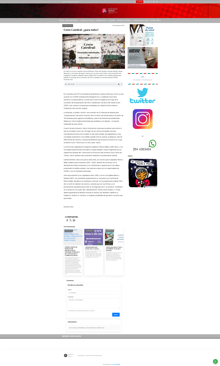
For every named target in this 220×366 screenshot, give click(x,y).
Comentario (71, 296)
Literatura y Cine (141, 20)
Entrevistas (101, 20)
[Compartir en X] (70, 220)
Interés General (124, 20)
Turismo (111, 20)
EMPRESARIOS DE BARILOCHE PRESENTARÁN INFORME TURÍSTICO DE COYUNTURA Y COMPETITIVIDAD (72, 251)
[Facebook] (150, 1)
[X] (147, 1)
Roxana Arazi (72, 20)
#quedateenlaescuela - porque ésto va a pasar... (92, 248)
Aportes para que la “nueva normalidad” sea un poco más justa (114, 248)
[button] (134, 1)
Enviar (116, 314)
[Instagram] (153, 1)
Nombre (70, 289)
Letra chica (155, 20)
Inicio (61, 20)
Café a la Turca (88, 20)
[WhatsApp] (144, 1)
